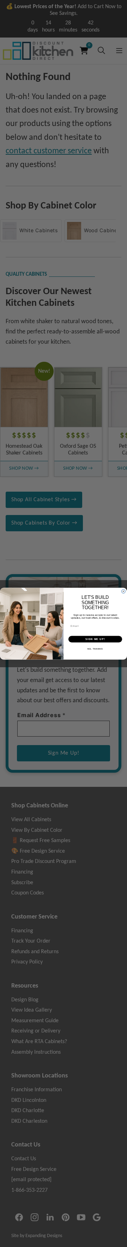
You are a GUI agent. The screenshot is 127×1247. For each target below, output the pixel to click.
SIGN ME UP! (95, 638)
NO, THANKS (95, 649)
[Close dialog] (123, 591)
